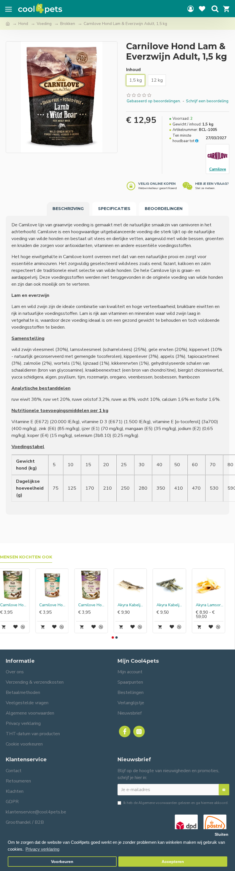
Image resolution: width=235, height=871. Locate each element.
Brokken (67, 23)
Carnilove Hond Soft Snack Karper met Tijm (57, 605)
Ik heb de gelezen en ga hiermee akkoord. (175, 803)
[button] (112, 637)
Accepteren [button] (173, 862)
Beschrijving (68, 208)
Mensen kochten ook (26, 557)
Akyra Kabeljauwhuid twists (174, 605)
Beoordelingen (164, 208)
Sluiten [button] (221, 834)
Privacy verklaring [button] (42, 849)
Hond (23, 23)
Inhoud (133, 69)
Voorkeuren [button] (62, 862)
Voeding (44, 23)
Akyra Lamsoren (214, 605)
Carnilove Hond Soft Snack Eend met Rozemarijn (18, 605)
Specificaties (114, 208)
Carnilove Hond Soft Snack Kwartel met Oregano (96, 605)
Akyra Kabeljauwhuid (135, 605)
